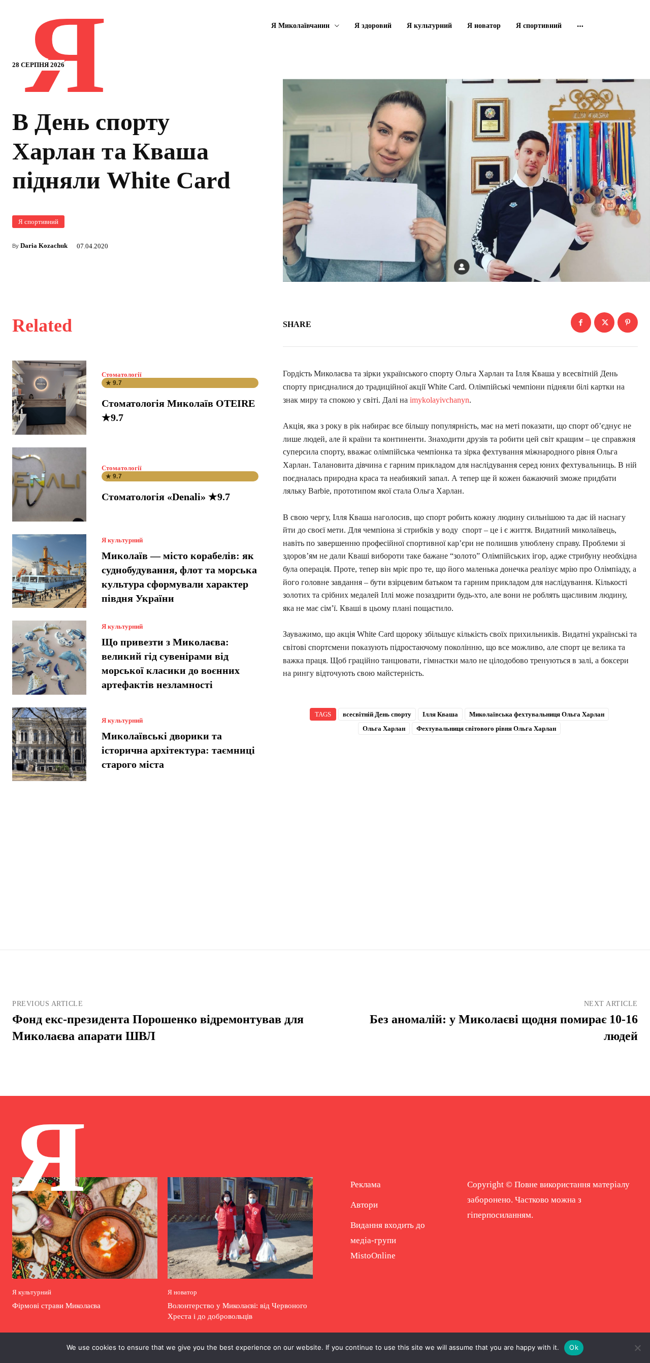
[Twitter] (604, 322)
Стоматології (122, 374)
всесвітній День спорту (377, 714)
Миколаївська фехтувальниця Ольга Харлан (536, 714)
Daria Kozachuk (44, 245)
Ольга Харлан (384, 728)
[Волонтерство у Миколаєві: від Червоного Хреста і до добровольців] (240, 1228)
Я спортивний (38, 221)
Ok (573, 1347)
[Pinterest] (628, 322)
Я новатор (182, 1292)
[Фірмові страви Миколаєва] (84, 1228)
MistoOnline (373, 1255)
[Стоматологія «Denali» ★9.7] (49, 484)
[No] (637, 1348)
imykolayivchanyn (438, 400)
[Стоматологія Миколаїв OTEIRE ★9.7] (49, 398)
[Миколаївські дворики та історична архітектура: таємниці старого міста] (49, 744)
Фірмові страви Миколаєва (56, 1306)
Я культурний (122, 540)
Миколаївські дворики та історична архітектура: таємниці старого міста (178, 750)
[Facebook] (581, 322)
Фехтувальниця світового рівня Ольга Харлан (486, 728)
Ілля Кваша (440, 714)
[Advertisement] (460, 825)
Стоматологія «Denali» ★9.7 (166, 496)
